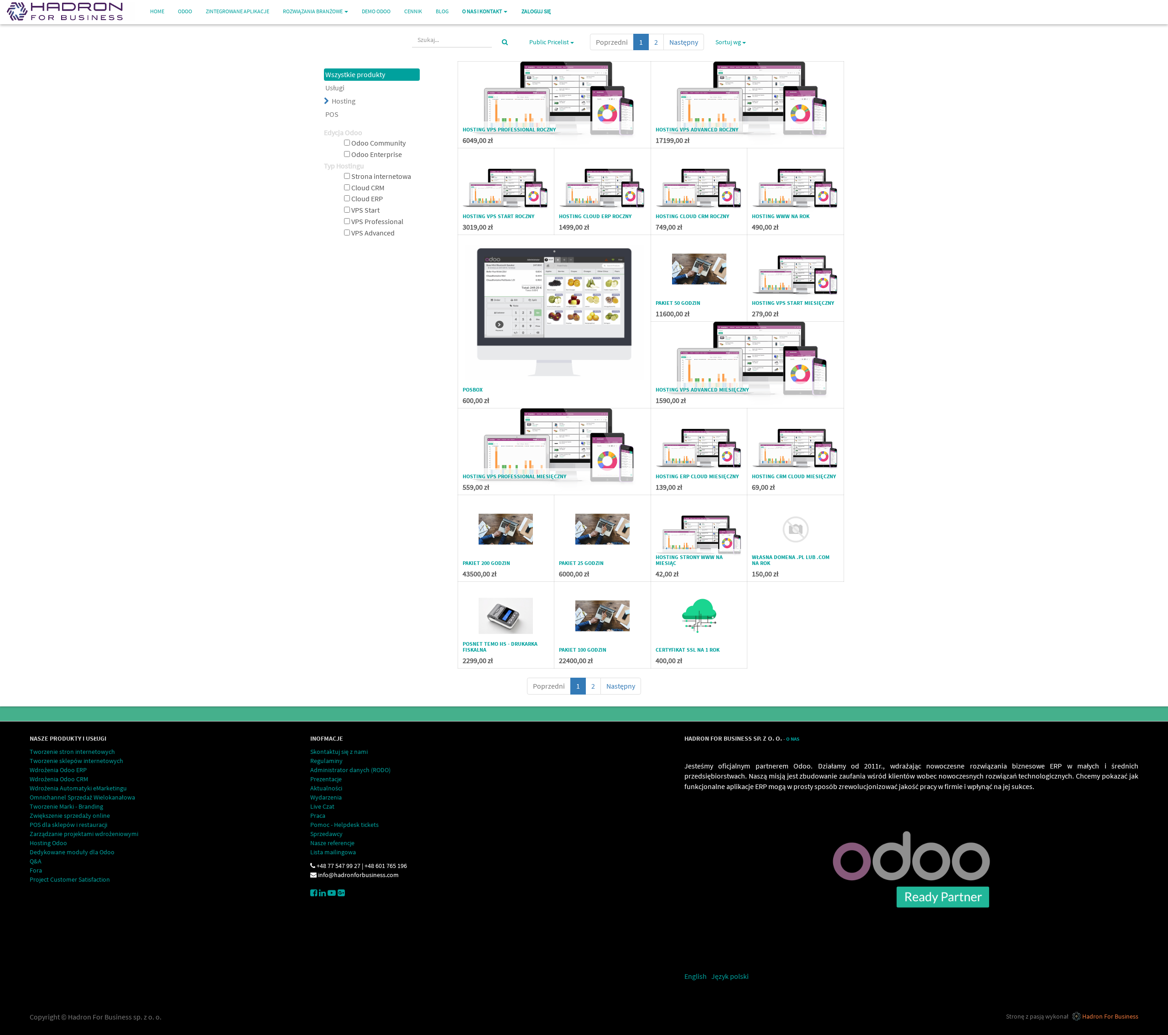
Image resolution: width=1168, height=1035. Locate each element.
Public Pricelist (549, 42)
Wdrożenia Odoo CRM (59, 779)
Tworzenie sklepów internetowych (76, 761)
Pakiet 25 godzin (581, 562)
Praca (317, 815)
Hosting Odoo (48, 843)
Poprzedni (612, 42)
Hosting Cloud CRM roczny (692, 216)
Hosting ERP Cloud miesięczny (697, 476)
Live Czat (322, 806)
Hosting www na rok (780, 216)
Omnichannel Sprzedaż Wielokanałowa (82, 797)
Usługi (334, 87)
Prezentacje (326, 779)
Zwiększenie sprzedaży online (70, 815)
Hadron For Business (1110, 1016)
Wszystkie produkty (355, 74)
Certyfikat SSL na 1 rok (688, 649)
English (695, 976)
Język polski (730, 976)
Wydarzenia (326, 797)
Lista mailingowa (333, 852)
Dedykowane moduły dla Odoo (72, 852)
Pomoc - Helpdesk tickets (344, 825)
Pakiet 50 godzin (678, 302)
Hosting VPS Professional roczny (509, 129)
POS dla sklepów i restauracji (68, 825)
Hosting (343, 100)
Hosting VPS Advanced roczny (697, 129)
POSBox (473, 389)
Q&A (36, 861)
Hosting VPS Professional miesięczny (514, 476)
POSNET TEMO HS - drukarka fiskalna (500, 646)
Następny (683, 42)
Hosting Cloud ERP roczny (595, 216)
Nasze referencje (332, 843)
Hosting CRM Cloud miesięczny (794, 476)
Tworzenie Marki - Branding (66, 806)
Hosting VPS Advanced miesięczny (702, 389)
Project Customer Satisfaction (70, 879)
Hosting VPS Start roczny (498, 216)
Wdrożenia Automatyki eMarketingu (78, 788)
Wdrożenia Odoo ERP (58, 770)
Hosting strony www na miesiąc (689, 560)
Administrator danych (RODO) (350, 770)
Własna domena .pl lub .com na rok (790, 560)
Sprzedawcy (326, 834)
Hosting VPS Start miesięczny (793, 302)
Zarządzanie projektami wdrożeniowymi (84, 834)
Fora (36, 870)
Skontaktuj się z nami (339, 752)
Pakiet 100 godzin (582, 649)
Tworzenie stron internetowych (72, 752)
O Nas (792, 739)
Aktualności (326, 788)
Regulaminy (326, 761)
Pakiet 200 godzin (486, 562)
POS (332, 114)
